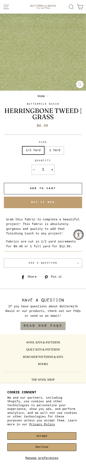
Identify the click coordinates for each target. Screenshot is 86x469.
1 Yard (54, 150)
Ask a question (43, 263)
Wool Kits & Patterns (43, 342)
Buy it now (43, 202)
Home (41, 96)
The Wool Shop (43, 380)
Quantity (43, 160)
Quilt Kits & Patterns (43, 349)
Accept (41, 436)
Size (43, 142)
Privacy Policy (42, 424)
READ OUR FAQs (43, 326)
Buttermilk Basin (43, 104)
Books (43, 364)
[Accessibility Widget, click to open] (78, 234)
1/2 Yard (33, 150)
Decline (42, 447)
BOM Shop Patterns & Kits (43, 357)
